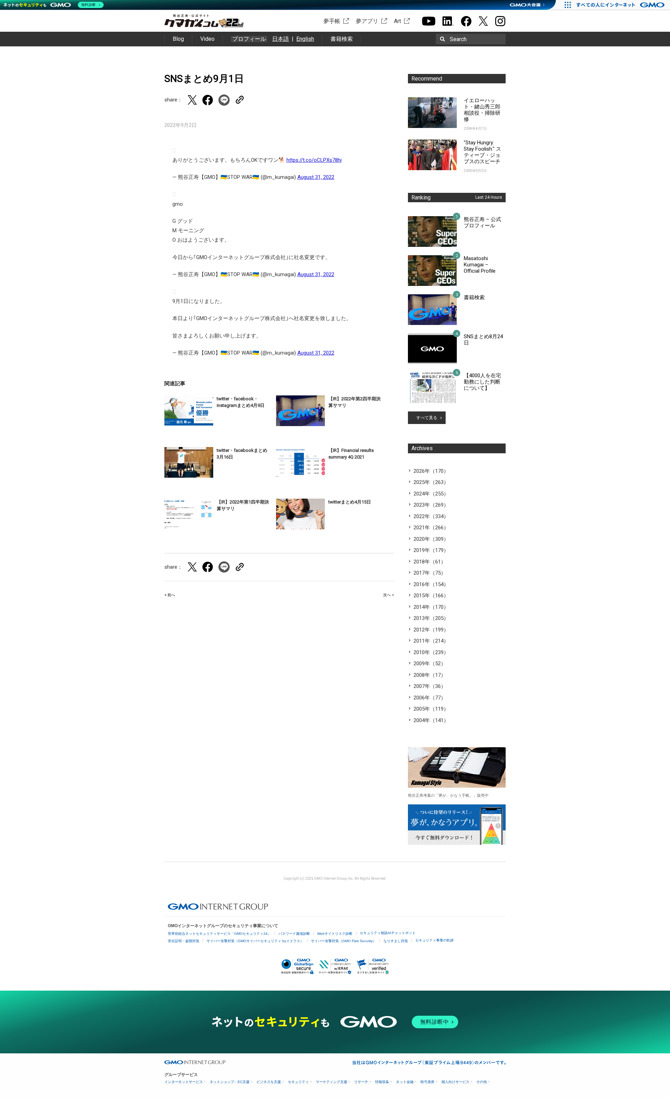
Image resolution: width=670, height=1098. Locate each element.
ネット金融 (405, 1082)
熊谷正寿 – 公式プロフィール (482, 222)
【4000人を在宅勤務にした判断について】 (482, 381)
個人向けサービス (455, 1082)
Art (397, 21)
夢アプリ (367, 21)
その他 (481, 1082)
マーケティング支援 (331, 1082)
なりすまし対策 (396, 941)
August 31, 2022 (315, 177)
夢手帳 (331, 21)
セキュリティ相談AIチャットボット (388, 933)
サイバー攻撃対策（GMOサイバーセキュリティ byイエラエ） (255, 941)
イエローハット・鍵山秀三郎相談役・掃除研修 (482, 109)
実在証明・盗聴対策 (183, 941)
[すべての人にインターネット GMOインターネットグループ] (621, 5)
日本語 (280, 39)
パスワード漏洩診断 (294, 934)
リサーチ (361, 1082)
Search (458, 39)
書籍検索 (341, 39)
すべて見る (426, 417)
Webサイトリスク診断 (334, 934)
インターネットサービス (183, 1082)
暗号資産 (427, 1082)
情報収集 (382, 1082)
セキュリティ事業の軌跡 (434, 940)
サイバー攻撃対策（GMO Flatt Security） (343, 941)
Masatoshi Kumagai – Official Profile (480, 264)
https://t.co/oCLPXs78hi (314, 160)
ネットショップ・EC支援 (230, 1082)
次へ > (388, 595)
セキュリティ (298, 1082)
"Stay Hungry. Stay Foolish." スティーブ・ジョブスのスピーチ (482, 152)
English (305, 39)
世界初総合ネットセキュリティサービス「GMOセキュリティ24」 (219, 934)
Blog (178, 39)
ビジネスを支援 (268, 1082)
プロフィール (249, 39)
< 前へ (169, 595)
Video (207, 39)
